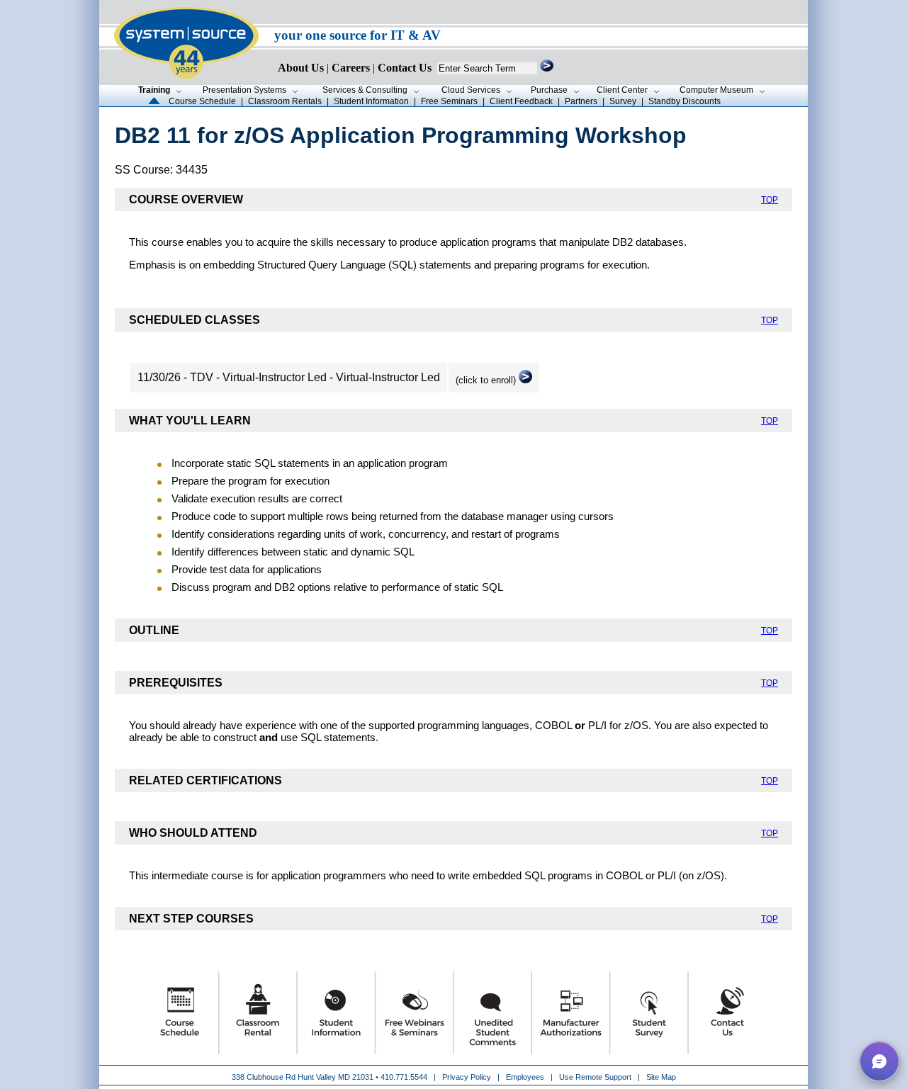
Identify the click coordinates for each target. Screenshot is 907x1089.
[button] (879, 1061)
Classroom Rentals (285, 101)
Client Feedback (521, 101)
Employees (525, 1077)
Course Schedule (202, 101)
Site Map (661, 1077)
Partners (581, 101)
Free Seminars (449, 101)
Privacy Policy (467, 1077)
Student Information (371, 101)
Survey (622, 101)
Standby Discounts (684, 101)
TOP (769, 200)
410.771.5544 (404, 1077)
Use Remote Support (595, 1077)
